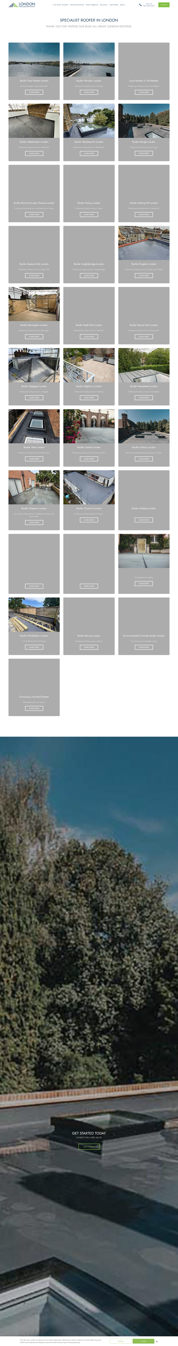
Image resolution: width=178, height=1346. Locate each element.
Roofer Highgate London (34, 386)
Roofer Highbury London (89, 386)
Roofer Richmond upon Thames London (34, 203)
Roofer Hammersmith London (89, 572)
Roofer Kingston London (144, 264)
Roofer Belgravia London (144, 572)
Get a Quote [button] (89, 1147)
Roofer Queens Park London (34, 264)
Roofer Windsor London (89, 80)
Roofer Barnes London (88, 636)
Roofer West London (34, 447)
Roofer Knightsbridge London (89, 264)
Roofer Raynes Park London (144, 325)
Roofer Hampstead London (144, 386)
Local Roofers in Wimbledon (144, 80)
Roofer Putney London (88, 203)
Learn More (34, 92)
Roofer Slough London (143, 142)
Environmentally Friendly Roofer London (144, 636)
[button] (164, 4)
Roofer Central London (89, 447)
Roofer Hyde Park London (89, 325)
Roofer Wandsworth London (89, 142)
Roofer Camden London (34, 572)
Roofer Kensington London (34, 325)
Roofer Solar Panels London (34, 80)
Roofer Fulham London (144, 447)
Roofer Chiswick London (89, 508)
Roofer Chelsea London (144, 508)
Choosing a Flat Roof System (34, 697)
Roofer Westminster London (34, 142)
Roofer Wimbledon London (34, 636)
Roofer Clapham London (34, 508)
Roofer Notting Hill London (144, 203)
